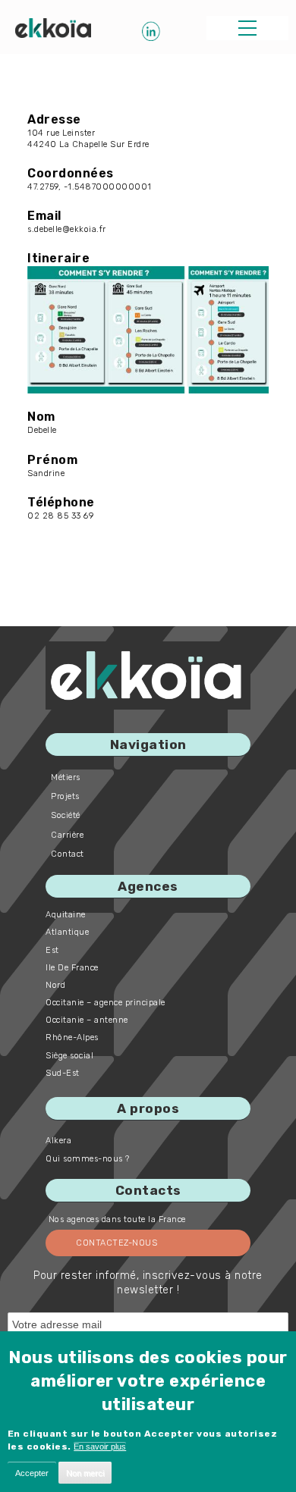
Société (65, 815)
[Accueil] (53, 28)
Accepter (32, 1473)
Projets (65, 796)
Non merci (85, 1473)
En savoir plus (100, 1446)
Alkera (58, 1141)
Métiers (65, 777)
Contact (67, 854)
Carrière (67, 835)
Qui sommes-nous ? (88, 1159)
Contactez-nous (116, 1243)
